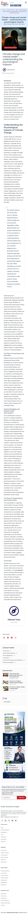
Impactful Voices (4, 857)
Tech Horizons (4, 873)
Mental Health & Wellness (21, 9)
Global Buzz (3, 859)
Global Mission (4, 832)
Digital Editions (4, 882)
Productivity (6, 657)
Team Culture (7, 651)
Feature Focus (4, 862)
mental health (7, 701)
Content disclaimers (5, 900)
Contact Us (3, 841)
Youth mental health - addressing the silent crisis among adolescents (15, 675)
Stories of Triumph (5, 852)
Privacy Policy (4, 898)
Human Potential (10, 9)
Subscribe (21, 797)
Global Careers (4, 880)
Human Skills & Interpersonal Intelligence (14, 660)
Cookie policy (3, 893)
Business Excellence (5, 870)
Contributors (3, 836)
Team (2, 834)
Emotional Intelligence (9, 662)
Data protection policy (5, 902)
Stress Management (9, 655)
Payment (3, 905)
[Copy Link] (15, 637)
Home (3, 9)
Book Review (3, 884)
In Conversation (4, 855)
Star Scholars (4, 850)
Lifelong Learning (4, 875)
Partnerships (3, 839)
